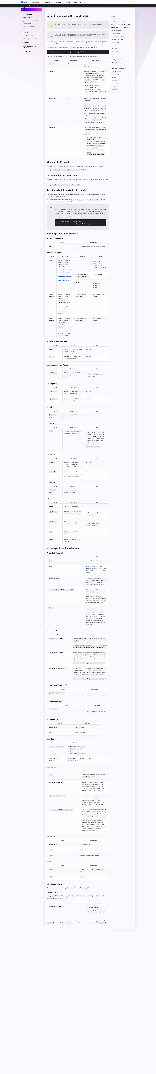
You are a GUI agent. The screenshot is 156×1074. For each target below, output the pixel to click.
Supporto (82, 2)
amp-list (114, 45)
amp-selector (115, 48)
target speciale (90, 73)
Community (59, 2)
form (113, 57)
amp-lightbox (115, 42)
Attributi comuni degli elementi (29, 27)
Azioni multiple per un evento (119, 22)
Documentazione (47, 2)
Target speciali (115, 89)
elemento (92, 568)
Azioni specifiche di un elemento (120, 60)
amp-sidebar (115, 51)
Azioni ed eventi (27, 23)
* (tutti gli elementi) (117, 63)
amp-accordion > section (118, 36)
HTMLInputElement (64, 276)
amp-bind (95, 907)
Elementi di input (116, 33)
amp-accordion (116, 65)
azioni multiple (66, 921)
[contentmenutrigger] (122, 17)
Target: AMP (115, 92)
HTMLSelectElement (64, 280)
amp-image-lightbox (117, 71)
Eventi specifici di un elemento (119, 27)
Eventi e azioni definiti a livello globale (121, 25)
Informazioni (35, 2)
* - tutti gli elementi (117, 30)
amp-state (114, 54)
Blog (75, 2)
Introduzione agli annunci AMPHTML (30, 31)
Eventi (68, 2)
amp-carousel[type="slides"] (119, 39)
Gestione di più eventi (117, 19)
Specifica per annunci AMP (30, 21)
